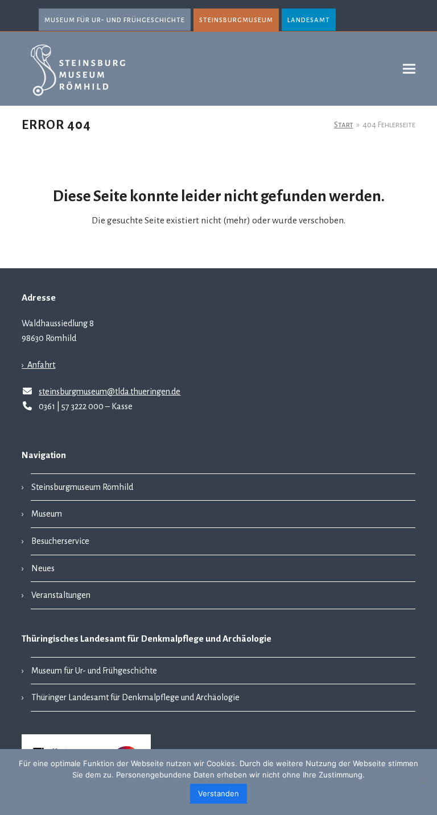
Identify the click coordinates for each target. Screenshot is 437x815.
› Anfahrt (38, 364)
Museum (46, 513)
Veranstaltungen (60, 595)
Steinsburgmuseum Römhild (82, 487)
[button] (409, 69)
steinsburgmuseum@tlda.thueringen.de (109, 391)
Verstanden (218, 793)
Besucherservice (60, 541)
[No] (422, 782)
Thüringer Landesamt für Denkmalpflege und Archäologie (135, 697)
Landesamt (308, 19)
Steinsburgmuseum (236, 19)
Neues (43, 568)
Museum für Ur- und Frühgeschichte (114, 19)
